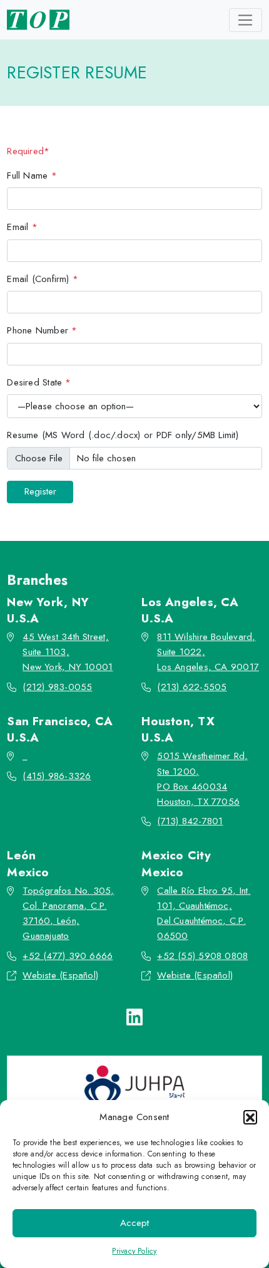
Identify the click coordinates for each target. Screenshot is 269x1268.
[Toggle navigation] (245, 20)
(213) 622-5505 (191, 687)
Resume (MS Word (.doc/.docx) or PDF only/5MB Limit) (122, 435)
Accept (134, 1223)
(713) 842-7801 (190, 821)
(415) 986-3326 (57, 776)
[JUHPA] (134, 1085)
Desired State (39, 382)
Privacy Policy (134, 1251)
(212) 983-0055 (57, 687)
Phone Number (42, 330)
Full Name (32, 175)
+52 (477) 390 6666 (68, 956)
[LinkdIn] (134, 1017)
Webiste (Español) (60, 975)
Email (22, 227)
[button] (250, 1117)
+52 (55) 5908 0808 (202, 956)
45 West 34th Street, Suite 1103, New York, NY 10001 (68, 652)
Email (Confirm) (42, 279)
